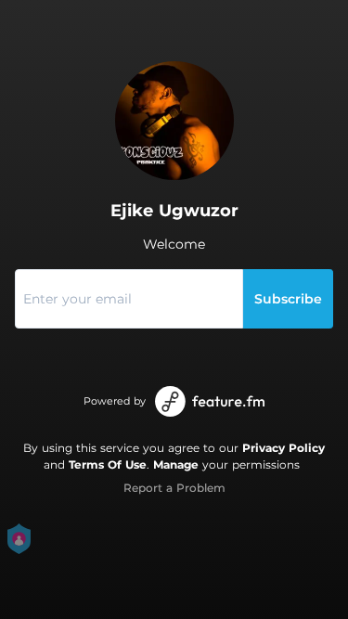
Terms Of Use (108, 464)
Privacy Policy (283, 448)
